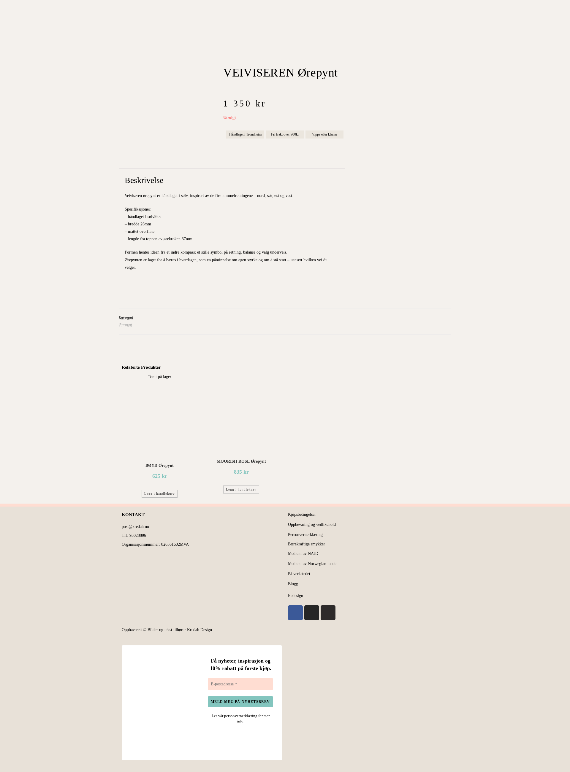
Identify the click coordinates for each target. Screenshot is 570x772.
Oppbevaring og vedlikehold (312, 524)
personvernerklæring (240, 716)
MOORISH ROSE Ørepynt (241, 461)
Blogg (293, 584)
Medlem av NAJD (303, 553)
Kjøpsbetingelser (302, 514)
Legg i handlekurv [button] (241, 489)
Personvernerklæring (305, 534)
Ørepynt (125, 325)
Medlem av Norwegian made (312, 563)
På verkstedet (299, 574)
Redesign (295, 595)
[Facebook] (295, 612)
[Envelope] (328, 612)
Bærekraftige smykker (306, 544)
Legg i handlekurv (159, 493)
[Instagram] (311, 612)
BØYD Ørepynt (159, 465)
